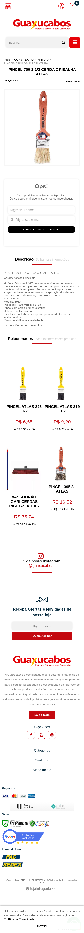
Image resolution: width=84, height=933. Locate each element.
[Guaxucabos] (42, 24)
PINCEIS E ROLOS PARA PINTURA (26, 63)
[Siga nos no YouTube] (41, 735)
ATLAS (77, 81)
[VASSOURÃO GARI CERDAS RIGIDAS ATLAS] (23, 483)
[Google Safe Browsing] (39, 823)
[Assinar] (42, 636)
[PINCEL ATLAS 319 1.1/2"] (61, 395)
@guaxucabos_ (42, 565)
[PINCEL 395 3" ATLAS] (61, 476)
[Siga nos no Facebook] (31, 735)
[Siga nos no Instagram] (52, 735)
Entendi (42, 926)
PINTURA (43, 59)
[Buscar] (63, 42)
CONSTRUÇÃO (24, 59)
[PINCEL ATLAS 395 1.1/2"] (23, 395)
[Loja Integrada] (40, 889)
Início (7, 59)
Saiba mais (42, 714)
